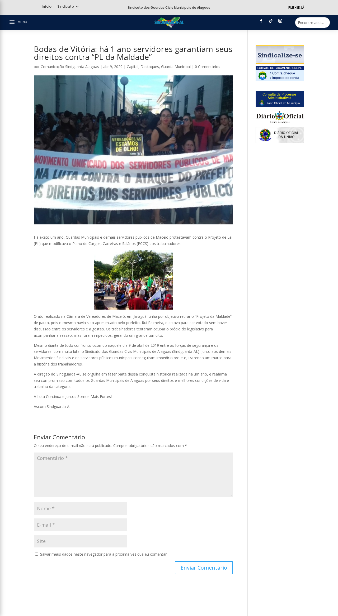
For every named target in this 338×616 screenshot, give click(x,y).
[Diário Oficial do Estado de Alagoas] (280, 123)
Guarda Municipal (176, 66)
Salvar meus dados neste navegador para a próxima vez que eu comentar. (103, 554)
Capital (132, 66)
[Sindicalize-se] (280, 62)
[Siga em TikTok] (270, 21)
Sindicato (65, 7)
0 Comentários (207, 66)
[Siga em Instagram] (280, 21)
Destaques (149, 66)
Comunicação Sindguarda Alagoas (70, 66)
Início (46, 7)
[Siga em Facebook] (261, 21)
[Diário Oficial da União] (280, 141)
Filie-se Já (296, 7)
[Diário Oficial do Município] (280, 105)
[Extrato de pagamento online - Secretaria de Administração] (280, 79)
